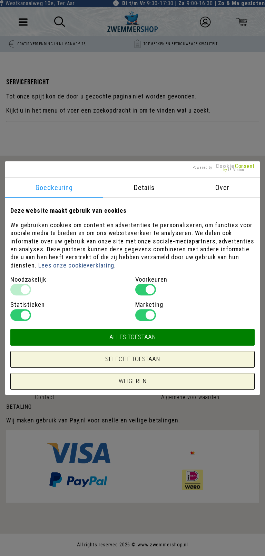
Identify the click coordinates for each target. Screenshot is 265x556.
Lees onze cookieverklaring (76, 265)
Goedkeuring (54, 188)
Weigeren (132, 381)
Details (144, 188)
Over (222, 188)
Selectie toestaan (132, 359)
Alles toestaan (132, 337)
